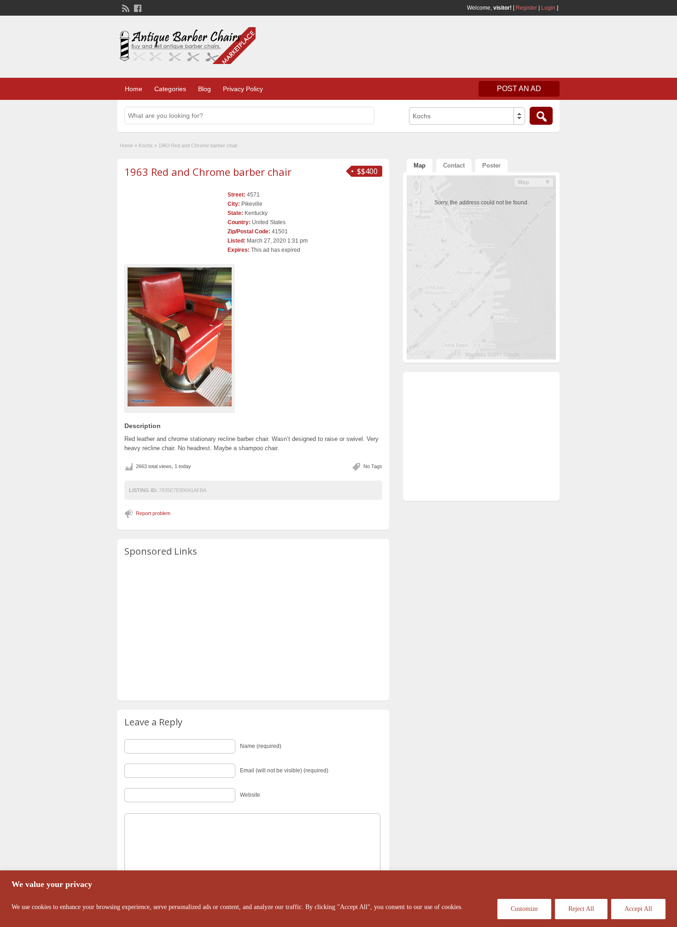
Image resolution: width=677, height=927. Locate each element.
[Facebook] (136, 7)
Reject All (581, 908)
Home (133, 89)
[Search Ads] (541, 116)
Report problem (153, 513)
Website (250, 795)
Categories (170, 89)
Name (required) (260, 746)
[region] (338, 898)
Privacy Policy (243, 89)
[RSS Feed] (124, 7)
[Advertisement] (452, 45)
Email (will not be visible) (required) (284, 770)
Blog (204, 89)
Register (526, 8)
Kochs (146, 145)
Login (548, 8)
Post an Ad (519, 89)
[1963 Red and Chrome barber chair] (180, 336)
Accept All (638, 908)
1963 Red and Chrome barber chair (208, 172)
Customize (524, 908)
